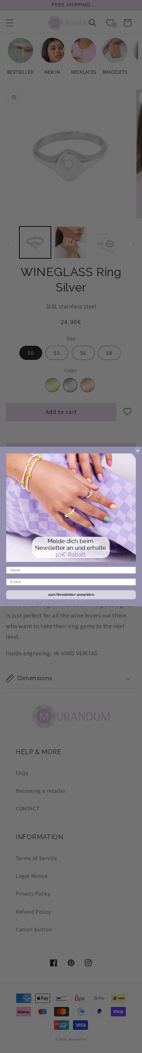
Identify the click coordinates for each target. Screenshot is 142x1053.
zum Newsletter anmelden (71, 595)
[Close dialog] (137, 451)
